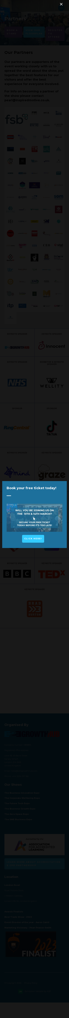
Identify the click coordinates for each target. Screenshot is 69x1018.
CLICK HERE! (33, 538)
